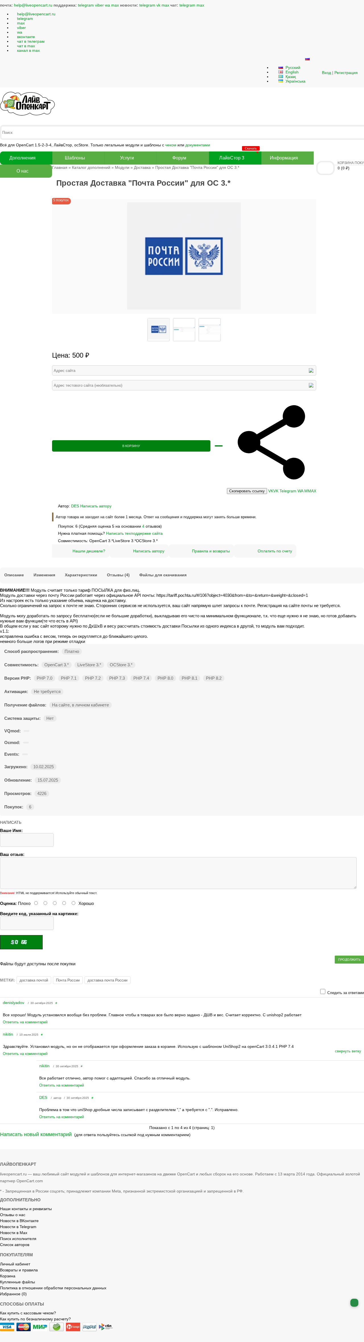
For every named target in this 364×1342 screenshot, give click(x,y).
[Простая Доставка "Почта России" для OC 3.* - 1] (184, 311)
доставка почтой (34, 980)
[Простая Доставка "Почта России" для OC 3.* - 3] (209, 330)
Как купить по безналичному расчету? (35, 1319)
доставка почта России (107, 980)
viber (99, 5)
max (115, 5)
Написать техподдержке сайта (134, 533)
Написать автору (95, 506)
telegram (86, 5)
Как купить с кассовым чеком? (28, 1313)
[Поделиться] (271, 485)
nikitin (8, 1034)
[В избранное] (219, 445)
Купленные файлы (17, 1282)
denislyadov (14, 1002)
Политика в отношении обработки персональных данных (53, 1288)
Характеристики (81, 575)
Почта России (68, 980)
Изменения (44, 575)
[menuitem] (247, 491)
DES (75, 506)
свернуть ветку (348, 1051)
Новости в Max (13, 1232)
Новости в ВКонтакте (19, 1220)
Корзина (7, 1276)
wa (107, 5)
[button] (314, 72)
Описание (14, 575)
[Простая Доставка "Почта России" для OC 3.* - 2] (184, 330)
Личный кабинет (15, 1264)
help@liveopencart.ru (33, 5)
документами (197, 145)
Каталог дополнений (91, 167)
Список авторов (14, 1244)
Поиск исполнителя (18, 1238)
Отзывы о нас (12, 1214)
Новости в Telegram (18, 1226)
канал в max (28, 50)
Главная (59, 167)
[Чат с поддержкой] (354, 1303)
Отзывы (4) (118, 575)
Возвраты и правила (19, 1270)
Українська (294, 81)
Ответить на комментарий (25, 1022)
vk (158, 5)
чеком (170, 145)
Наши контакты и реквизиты (26, 1208)
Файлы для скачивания (163, 575)
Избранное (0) (13, 1294)
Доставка (142, 167)
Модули (122, 167)
